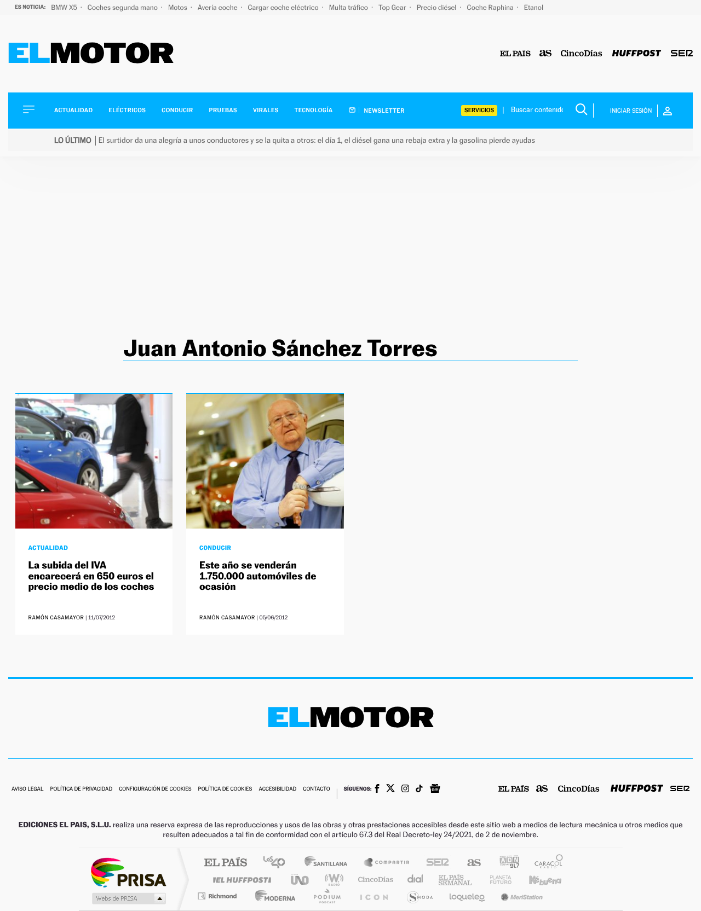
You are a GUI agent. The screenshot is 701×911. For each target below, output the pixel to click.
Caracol (545, 863)
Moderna (272, 896)
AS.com (469, 863)
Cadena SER (434, 863)
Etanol (533, 7)
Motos (178, 7)
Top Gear (393, 7)
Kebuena (535, 879)
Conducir (177, 110)
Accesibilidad (277, 789)
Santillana (329, 863)
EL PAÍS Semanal (456, 879)
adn (505, 863)
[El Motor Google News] (434, 789)
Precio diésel (437, 7)
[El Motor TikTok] (419, 789)
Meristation (520, 896)
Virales (265, 110)
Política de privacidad (81, 789)
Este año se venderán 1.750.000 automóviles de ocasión (257, 576)
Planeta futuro (496, 879)
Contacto (316, 789)
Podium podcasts (326, 896)
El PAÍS (225, 863)
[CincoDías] (581, 54)
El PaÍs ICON (373, 896)
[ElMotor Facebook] (377, 789)
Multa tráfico (349, 7)
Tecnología (314, 110)
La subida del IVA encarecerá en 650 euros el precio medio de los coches (91, 576)
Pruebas (223, 110)
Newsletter (384, 110)
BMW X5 (65, 7)
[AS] (545, 54)
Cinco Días (374, 879)
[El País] (515, 54)
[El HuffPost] (636, 54)
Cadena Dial (415, 879)
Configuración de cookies (155, 789)
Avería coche (218, 7)
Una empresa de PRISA (128, 871)
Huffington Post (240, 879)
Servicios (479, 110)
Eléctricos (127, 110)
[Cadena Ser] (682, 54)
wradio (332, 879)
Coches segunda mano (123, 7)
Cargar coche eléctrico (284, 7)
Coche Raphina (491, 7)
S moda (419, 896)
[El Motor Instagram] (405, 789)
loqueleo (467, 896)
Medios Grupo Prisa (128, 898)
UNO (300, 879)
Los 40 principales (277, 863)
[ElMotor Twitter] (390, 789)
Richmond (218, 896)
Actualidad (73, 110)
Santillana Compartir (387, 863)
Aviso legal (27, 789)
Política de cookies (225, 789)
